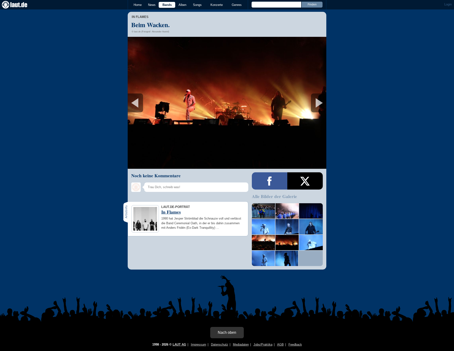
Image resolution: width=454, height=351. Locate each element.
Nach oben (227, 332)
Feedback (295, 344)
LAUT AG (179, 344)
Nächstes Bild (227, 103)
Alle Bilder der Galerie (274, 196)
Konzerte (216, 5)
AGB (280, 344)
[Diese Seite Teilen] (269, 181)
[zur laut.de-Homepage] (19, 4)
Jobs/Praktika (262, 344)
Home (138, 5)
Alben (182, 5)
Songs (197, 5)
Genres (237, 5)
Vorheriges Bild (160, 103)
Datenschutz (219, 344)
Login (448, 4)
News (152, 5)
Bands (167, 5)
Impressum (198, 344)
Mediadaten (241, 344)
